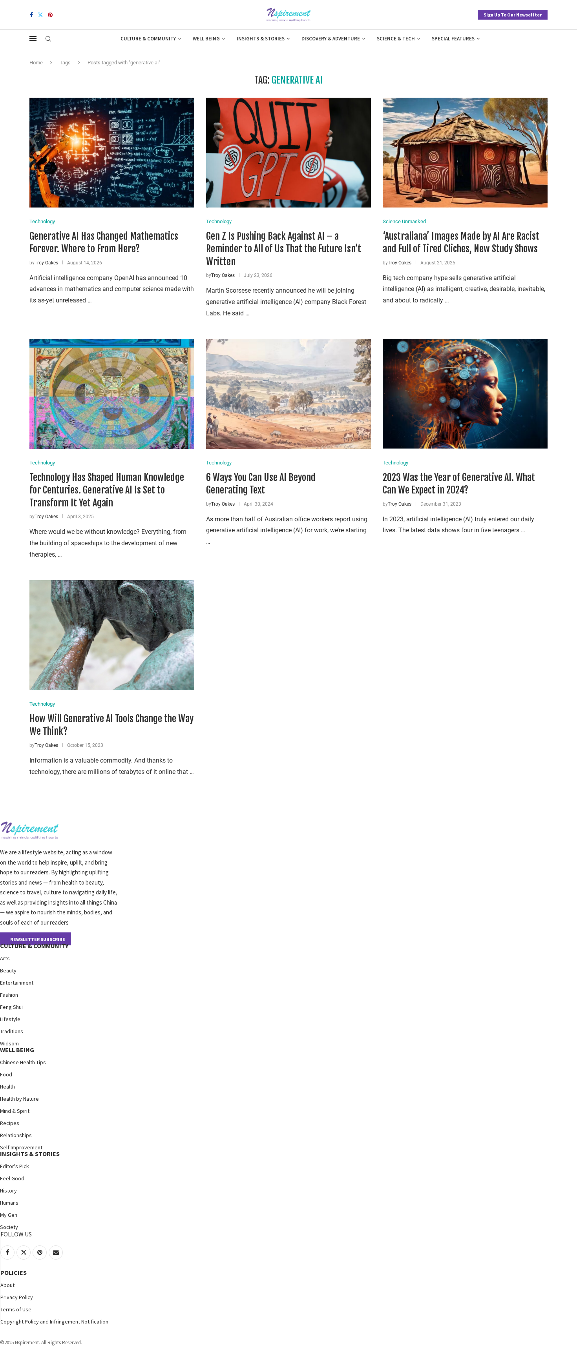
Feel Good (12, 1178)
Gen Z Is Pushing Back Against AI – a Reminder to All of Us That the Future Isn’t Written (283, 249)
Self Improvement (21, 1147)
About (7, 1285)
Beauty (8, 970)
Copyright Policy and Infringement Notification (54, 1321)
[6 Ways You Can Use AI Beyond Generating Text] (288, 394)
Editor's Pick (14, 1166)
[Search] (48, 39)
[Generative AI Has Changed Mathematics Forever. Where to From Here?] (111, 153)
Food (6, 1074)
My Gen (8, 1215)
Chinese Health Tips (23, 1062)
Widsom (9, 1043)
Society (9, 1227)
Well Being (206, 38)
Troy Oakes (46, 263)
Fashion (9, 995)
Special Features (453, 38)
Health (7, 1086)
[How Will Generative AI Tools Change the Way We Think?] (111, 635)
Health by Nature (19, 1098)
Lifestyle (10, 1019)
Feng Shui (11, 1007)
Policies (13, 1272)
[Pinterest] (50, 15)
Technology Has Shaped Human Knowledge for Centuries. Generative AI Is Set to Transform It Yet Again (106, 490)
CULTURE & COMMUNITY (34, 946)
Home (36, 63)
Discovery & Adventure (330, 38)
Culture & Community (148, 38)
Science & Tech (396, 38)
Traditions (11, 1031)
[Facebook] (31, 15)
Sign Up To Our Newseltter (513, 15)
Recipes (9, 1123)
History (8, 1190)
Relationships (16, 1135)
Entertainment (16, 982)
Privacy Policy (16, 1297)
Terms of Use (15, 1309)
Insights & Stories (261, 38)
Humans (9, 1202)
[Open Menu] (33, 38)
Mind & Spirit (14, 1111)
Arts (5, 958)
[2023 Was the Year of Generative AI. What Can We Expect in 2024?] (465, 394)
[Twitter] (40, 15)
